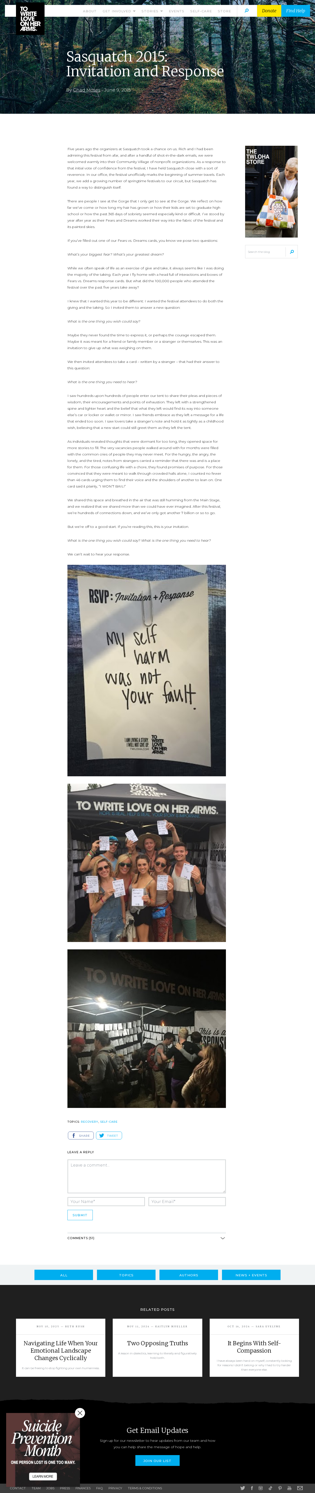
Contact (18, 1488)
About (90, 11)
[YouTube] (289, 1488)
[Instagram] (261, 1488)
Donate (269, 11)
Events (176, 11)
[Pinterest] (280, 1488)
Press (65, 1488)
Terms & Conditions (145, 1488)
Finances (83, 1488)
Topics (126, 1275)
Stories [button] (151, 11)
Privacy (115, 1488)
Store (224, 11)
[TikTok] (270, 1488)
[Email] (300, 1488)
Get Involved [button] (117, 11)
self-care (109, 1121)
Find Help (295, 11)
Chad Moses (86, 90)
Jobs (50, 1488)
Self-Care (201, 11)
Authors (188, 1275)
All (63, 1275)
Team (36, 1488)
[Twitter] (242, 1488)
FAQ (99, 1488)
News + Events (251, 1275)
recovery (89, 1121)
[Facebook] (252, 1488)
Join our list (157, 1461)
